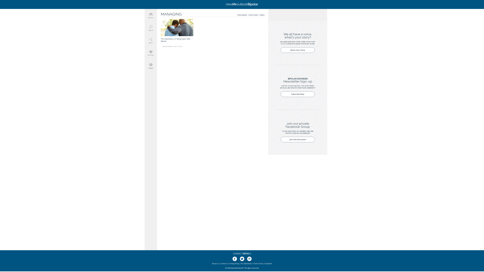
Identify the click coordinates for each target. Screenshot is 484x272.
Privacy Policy (234, 264)
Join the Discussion (297, 139)
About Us (215, 264)
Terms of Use (258, 264)
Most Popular (242, 15)
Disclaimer (268, 264)
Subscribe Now (297, 94)
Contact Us (224, 264)
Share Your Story (297, 50)
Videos (262, 15)
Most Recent (253, 15)
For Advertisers (246, 264)
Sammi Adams (168, 46)
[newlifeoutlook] (242, 4)
